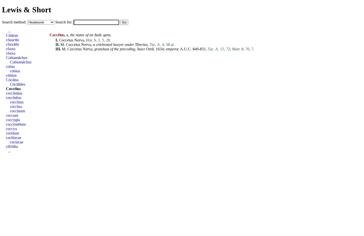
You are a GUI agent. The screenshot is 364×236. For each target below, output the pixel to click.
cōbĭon (11, 75)
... (9, 31)
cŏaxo (10, 49)
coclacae (16, 142)
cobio (10, 66)
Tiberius (141, 44)
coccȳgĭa (13, 120)
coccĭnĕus (13, 98)
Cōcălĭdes (17, 84)
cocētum (12, 133)
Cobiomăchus (20, 62)
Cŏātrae (12, 35)
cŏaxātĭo (12, 44)
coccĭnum (17, 111)
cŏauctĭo (12, 40)
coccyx (11, 129)
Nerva (79, 40)
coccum (12, 115)
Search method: (14, 22)
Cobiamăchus (16, 58)
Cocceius (66, 40)
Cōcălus (12, 80)
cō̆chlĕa (12, 146)
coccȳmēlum (16, 124)
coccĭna (16, 106)
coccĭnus (17, 102)
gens (106, 35)
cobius (15, 71)
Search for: (64, 22)
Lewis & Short (26, 9)
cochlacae (13, 138)
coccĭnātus (14, 93)
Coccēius (13, 89)
